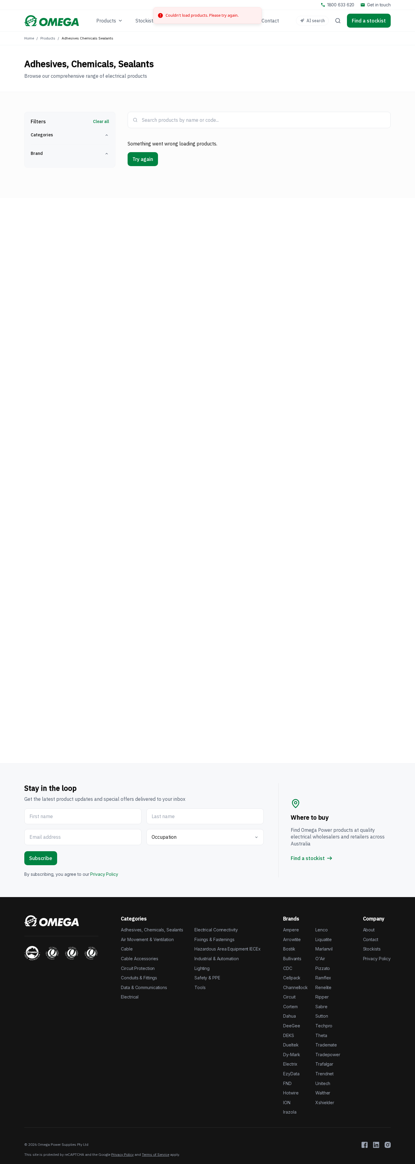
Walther (322, 1092)
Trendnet (324, 1073)
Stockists (372, 948)
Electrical (130, 996)
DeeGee (291, 1025)
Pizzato (322, 968)
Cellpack (291, 977)
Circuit (289, 996)
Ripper (321, 996)
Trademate (326, 1044)
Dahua (289, 1016)
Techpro (323, 1025)
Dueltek (290, 1044)
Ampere (291, 929)
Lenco (321, 929)
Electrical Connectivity (216, 929)
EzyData (291, 1073)
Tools (199, 987)
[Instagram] (388, 1145)
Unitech (322, 1083)
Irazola (289, 1112)
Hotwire (290, 1092)
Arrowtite (292, 939)
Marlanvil (324, 948)
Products (47, 38)
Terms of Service (155, 1154)
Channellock (295, 987)
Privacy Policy (104, 874)
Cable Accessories (139, 958)
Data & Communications (144, 987)
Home (29, 38)
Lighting (202, 968)
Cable (126, 948)
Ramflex (323, 977)
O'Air (320, 958)
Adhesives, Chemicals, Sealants (152, 929)
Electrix (290, 1064)
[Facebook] (365, 1145)
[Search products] (338, 21)
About (369, 929)
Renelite (323, 987)
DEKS (288, 1035)
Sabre (321, 1006)
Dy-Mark (291, 1054)
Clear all (101, 121)
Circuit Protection (138, 968)
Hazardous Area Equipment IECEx (227, 948)
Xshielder (324, 1102)
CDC (287, 968)
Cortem (290, 1006)
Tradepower (327, 1054)
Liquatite (323, 939)
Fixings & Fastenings (214, 939)
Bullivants (292, 958)
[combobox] (263, 120)
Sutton (321, 1016)
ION (286, 1102)
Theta (321, 1035)
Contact (370, 939)
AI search (316, 20)
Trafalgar (324, 1064)
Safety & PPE (207, 977)
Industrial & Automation (216, 958)
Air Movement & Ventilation (147, 939)
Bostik (289, 948)
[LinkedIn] (376, 1145)
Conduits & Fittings (139, 977)
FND (287, 1083)
